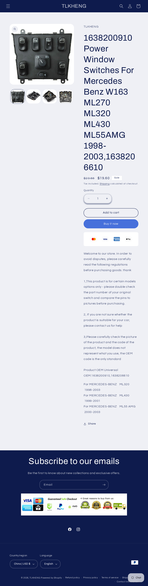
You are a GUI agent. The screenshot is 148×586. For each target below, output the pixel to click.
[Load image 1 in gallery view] (18, 96)
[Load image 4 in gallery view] (66, 96)
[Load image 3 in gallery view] (50, 96)
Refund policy (72, 578)
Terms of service (110, 578)
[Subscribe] (104, 485)
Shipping (105, 183)
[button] (8, 6)
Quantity (89, 190)
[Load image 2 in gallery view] (34, 96)
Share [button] (92, 423)
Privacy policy (90, 578)
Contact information (127, 582)
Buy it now (111, 223)
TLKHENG (34, 578)
